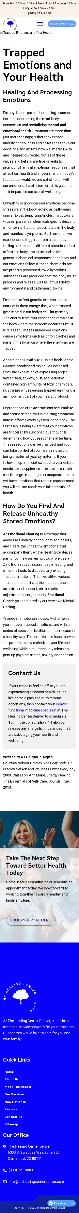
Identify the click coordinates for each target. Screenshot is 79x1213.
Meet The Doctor (18, 1087)
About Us (12, 1079)
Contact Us (13, 1117)
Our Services (15, 1094)
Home (9, 1072)
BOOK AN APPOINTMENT (30, 920)
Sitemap (11, 1124)
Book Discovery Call (62, 24)
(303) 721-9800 (39, 13)
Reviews (11, 1109)
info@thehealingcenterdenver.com (36, 1181)
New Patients (15, 1102)
